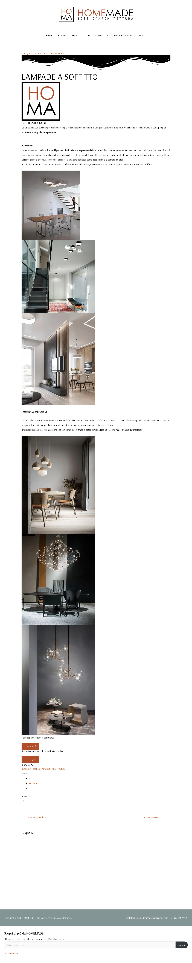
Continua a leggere (11, 953)
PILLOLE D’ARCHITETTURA (119, 35)
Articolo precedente (36, 817)
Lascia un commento (54, 53)
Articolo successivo (151, 817)
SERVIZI (75, 35)
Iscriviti (182, 945)
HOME (49, 35)
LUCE (24, 53)
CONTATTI (141, 35)
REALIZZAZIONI (94, 35)
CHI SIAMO (62, 35)
